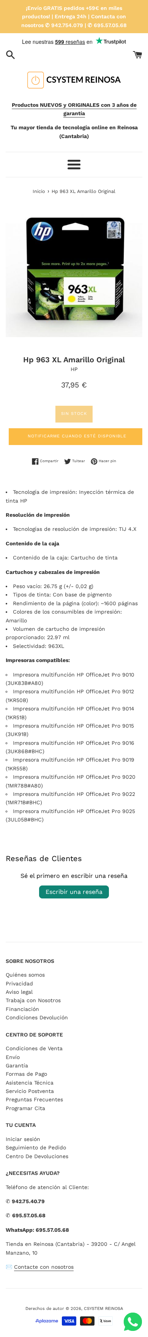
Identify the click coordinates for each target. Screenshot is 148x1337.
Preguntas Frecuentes (34, 1099)
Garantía (17, 1065)
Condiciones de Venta (34, 1048)
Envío (13, 1057)
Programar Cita (25, 1108)
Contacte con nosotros (44, 1267)
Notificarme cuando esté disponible (77, 436)
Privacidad (19, 983)
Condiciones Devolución (37, 1017)
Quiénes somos (25, 975)
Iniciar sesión (23, 1139)
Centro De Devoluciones (37, 1156)
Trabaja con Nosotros (33, 1000)
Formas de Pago (26, 1074)
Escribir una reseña (74, 891)
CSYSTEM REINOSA (103, 1308)
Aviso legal (19, 992)
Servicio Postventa (30, 1091)
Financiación (22, 1009)
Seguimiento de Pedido (36, 1147)
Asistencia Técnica (30, 1083)
